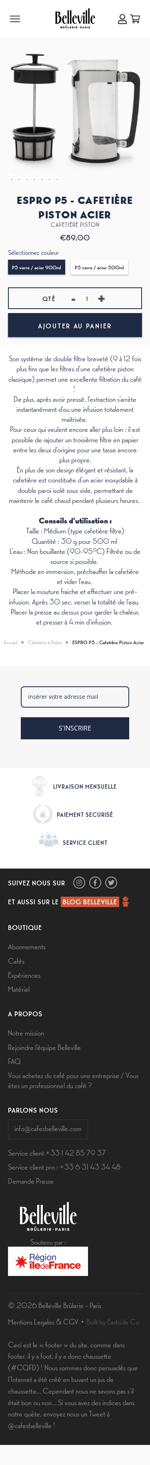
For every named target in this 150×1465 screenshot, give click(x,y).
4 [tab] (32, 176)
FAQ (14, 1060)
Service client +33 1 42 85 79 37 (57, 1152)
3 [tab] (25, 176)
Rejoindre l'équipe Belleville (44, 1046)
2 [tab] (17, 176)
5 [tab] (40, 176)
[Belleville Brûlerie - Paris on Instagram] (79, 883)
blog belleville (90, 901)
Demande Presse (31, 1180)
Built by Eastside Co (112, 1321)
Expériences (24, 974)
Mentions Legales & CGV (43, 1321)
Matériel (19, 988)
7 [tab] (55, 176)
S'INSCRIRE (75, 728)
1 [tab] (10, 176)
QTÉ (49, 298)
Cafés (16, 960)
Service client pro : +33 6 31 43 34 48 (64, 1166)
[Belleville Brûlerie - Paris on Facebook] (95, 883)
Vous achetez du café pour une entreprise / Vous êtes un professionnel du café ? (73, 1080)
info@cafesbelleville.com (48, 1127)
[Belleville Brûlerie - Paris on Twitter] (111, 883)
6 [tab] (48, 176)
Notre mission (26, 1032)
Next (143, 59)
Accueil (10, 642)
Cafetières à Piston (45, 642)
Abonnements (27, 946)
